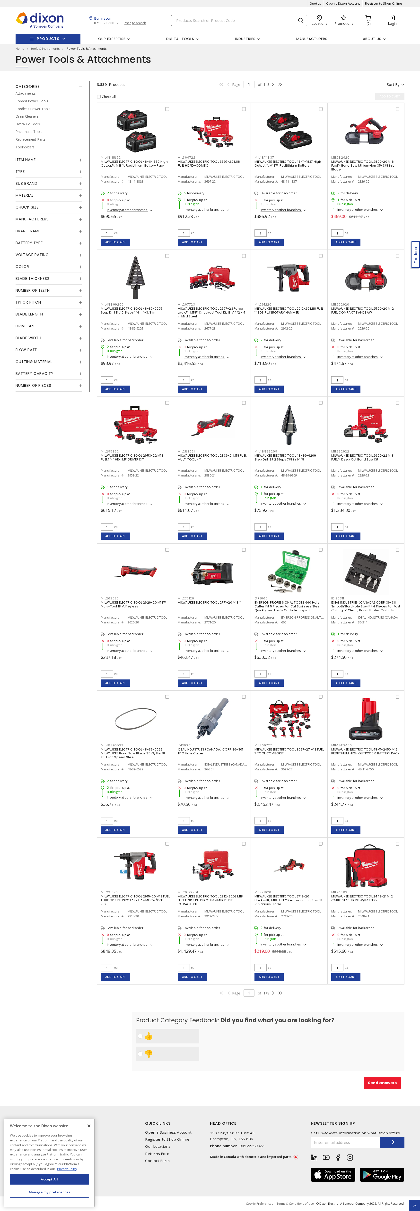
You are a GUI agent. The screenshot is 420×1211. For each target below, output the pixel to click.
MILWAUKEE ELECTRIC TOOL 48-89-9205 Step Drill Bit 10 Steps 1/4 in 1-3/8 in (132, 311)
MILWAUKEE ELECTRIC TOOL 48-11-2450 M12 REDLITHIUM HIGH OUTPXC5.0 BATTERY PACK (365, 751)
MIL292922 (340, 451)
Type (20, 171)
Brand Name (28, 231)
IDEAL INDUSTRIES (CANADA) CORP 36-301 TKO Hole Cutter (210, 751)
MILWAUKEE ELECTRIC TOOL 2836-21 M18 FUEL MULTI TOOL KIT (212, 457)
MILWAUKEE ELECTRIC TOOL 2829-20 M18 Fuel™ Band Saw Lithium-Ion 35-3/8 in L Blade (362, 165)
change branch (135, 23)
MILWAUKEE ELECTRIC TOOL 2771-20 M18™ (209, 602)
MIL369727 (263, 745)
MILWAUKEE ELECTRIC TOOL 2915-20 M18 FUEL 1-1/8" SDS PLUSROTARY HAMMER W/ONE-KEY (135, 900)
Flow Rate (26, 349)
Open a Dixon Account (343, 3)
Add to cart (115, 242)
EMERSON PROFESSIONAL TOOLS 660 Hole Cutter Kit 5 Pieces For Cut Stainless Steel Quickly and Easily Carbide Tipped (287, 606)
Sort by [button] (393, 84)
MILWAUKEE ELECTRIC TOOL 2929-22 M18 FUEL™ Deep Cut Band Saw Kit (362, 457)
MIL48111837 (264, 157)
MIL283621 (186, 451)
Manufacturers (311, 38)
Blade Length (29, 314)
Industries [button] (245, 38)
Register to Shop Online (383, 3)
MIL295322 (110, 451)
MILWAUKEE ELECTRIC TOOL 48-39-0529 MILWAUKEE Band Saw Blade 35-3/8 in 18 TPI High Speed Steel (133, 753)
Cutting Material (34, 361)
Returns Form (157, 1153)
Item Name (26, 159)
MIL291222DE (188, 892)
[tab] (49, 86)
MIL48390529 (112, 745)
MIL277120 (186, 598)
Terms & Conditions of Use (295, 1204)
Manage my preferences (49, 1192)
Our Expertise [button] (111, 38)
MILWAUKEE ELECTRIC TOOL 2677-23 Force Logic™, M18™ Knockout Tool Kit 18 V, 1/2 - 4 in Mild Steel (211, 312)
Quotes (315, 3)
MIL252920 (340, 304)
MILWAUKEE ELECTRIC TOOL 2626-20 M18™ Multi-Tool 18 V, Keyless (133, 604)
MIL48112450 (341, 745)
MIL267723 (186, 304)
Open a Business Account (168, 1132)
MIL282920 (340, 157)
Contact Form (157, 1160)
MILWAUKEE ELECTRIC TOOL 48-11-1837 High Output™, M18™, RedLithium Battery (287, 164)
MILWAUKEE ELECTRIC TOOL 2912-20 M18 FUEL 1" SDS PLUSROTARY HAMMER (288, 311)
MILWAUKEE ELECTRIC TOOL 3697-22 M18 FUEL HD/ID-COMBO (209, 164)
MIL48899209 (265, 451)
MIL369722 (186, 157)
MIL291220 (262, 304)
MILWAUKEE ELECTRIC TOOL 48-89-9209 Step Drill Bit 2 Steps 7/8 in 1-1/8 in (285, 457)
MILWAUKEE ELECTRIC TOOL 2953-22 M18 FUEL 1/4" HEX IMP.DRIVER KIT (132, 457)
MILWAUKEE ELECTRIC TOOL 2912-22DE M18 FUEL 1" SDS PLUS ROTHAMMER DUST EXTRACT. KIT (210, 900)
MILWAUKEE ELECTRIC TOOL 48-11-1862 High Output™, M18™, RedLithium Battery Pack (134, 164)
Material (25, 195)
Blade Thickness (33, 278)
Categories (28, 86)
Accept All (49, 1179)
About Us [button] (372, 38)
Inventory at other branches (127, 210)
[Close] (89, 1126)
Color (22, 266)
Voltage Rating (32, 254)
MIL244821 (340, 892)
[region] (49, 1163)
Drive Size (25, 326)
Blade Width (28, 337)
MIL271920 (262, 892)
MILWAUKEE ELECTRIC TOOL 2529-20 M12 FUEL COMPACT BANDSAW (362, 311)
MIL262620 (110, 598)
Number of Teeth (33, 290)
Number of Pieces (33, 385)
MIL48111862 (111, 157)
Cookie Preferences (259, 1203)
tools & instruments (45, 48)
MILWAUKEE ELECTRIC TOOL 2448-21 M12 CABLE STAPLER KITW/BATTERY (362, 898)
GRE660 (261, 598)
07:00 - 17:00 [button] (104, 23)
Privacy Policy (67, 1168)
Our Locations (157, 1146)
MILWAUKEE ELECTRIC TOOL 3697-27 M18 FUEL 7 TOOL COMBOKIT (289, 751)
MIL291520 (109, 892)
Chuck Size (27, 207)
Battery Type (29, 242)
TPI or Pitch (28, 302)
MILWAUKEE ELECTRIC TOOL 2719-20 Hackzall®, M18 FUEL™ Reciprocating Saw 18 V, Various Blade (288, 900)
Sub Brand (26, 183)
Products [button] (48, 38)
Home (20, 48)
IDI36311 (337, 598)
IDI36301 (185, 745)
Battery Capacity (34, 373)
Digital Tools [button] (180, 38)
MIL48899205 (112, 304)
